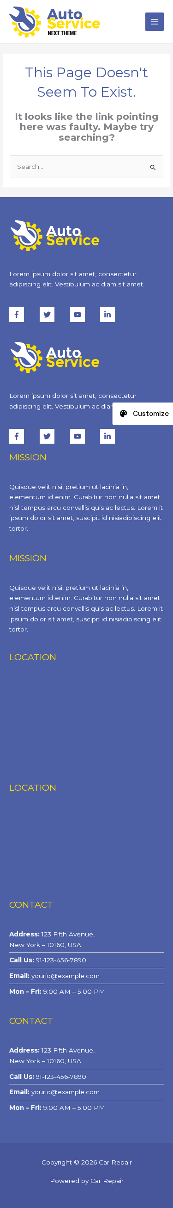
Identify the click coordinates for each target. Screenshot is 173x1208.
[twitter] (54, 314)
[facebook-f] (23, 314)
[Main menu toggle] (154, 21)
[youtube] (84, 314)
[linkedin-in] (108, 314)
